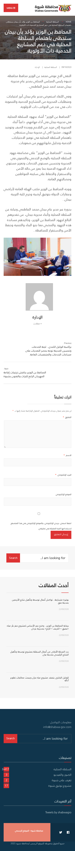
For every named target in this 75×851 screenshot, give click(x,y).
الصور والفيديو (62, 774)
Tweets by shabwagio (58, 812)
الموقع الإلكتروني (63, 494)
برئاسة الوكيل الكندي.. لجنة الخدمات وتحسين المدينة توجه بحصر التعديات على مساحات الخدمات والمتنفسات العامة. (48, 348)
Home (68, 21)
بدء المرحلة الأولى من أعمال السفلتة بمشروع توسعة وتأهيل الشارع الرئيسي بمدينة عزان (39, 653)
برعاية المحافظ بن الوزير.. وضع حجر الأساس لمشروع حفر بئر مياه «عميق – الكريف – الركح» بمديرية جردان (38, 627)
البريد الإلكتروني (63, 474)
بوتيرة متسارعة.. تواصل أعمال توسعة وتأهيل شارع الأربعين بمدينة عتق (40, 601)
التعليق (67, 417)
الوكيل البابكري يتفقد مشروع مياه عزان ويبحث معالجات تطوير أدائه (39, 679)
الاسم (67, 455)
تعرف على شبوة (61, 780)
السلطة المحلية (52, 21)
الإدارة (37, 67)
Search (13, 558)
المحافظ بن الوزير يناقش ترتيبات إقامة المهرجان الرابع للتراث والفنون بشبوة (25, 372)
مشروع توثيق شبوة (59, 785)
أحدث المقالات (54, 585)
